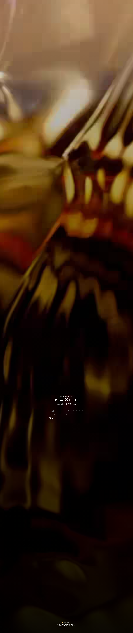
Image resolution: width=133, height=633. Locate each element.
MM (55, 414)
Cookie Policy (71, 625)
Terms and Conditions (70, 624)
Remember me (66, 622)
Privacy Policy (61, 625)
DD (66, 414)
